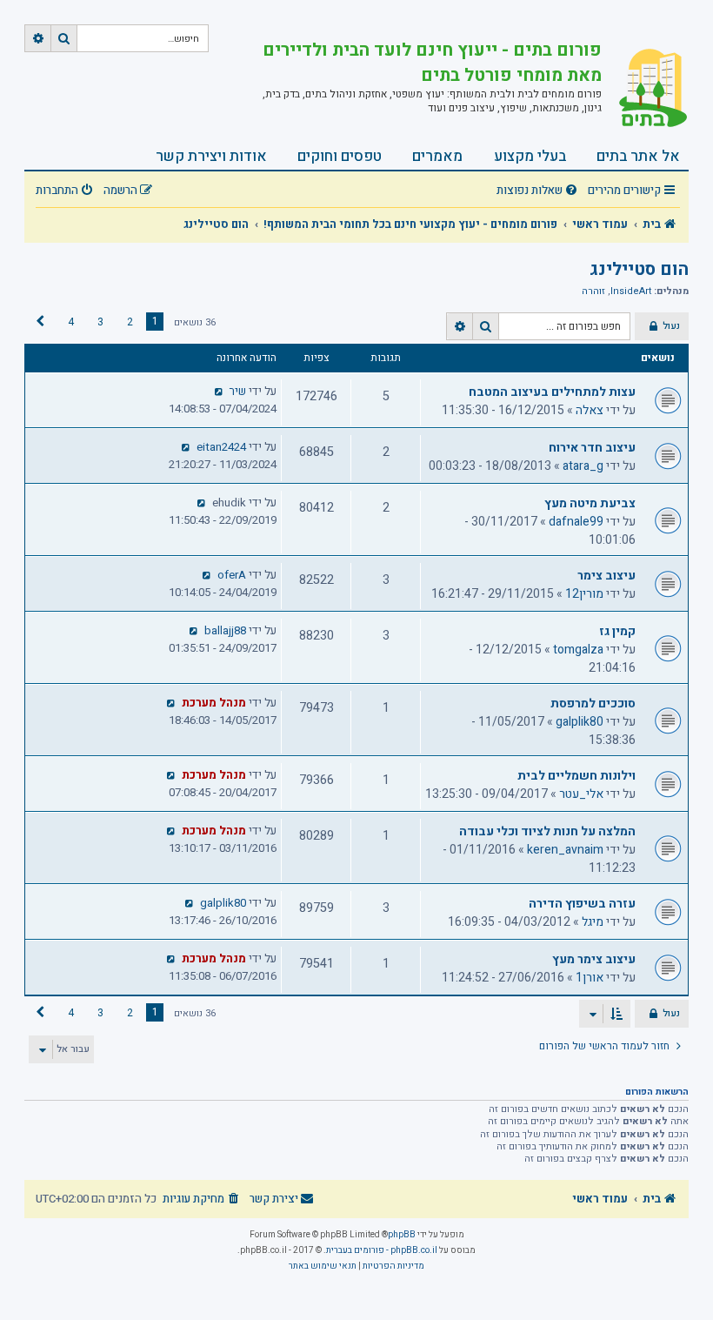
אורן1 (589, 977)
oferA (231, 575)
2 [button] (130, 322)
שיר (238, 391)
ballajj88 (225, 631)
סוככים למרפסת (593, 703)
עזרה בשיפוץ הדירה (582, 904)
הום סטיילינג (639, 269)
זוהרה (593, 291)
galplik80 (579, 722)
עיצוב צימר (606, 575)
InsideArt (630, 291)
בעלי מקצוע (530, 156)
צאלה (589, 410)
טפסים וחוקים (339, 156)
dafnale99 (576, 522)
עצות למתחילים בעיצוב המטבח (552, 392)
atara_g (583, 466)
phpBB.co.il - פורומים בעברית (381, 1250)
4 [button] (71, 322)
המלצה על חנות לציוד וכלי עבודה (547, 831)
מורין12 (584, 594)
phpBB (402, 1235)
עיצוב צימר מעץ (594, 959)
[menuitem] (539, 191)
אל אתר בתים (638, 156)
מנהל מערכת (214, 703)
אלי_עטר (581, 794)
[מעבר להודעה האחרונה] (219, 391)
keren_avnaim (565, 850)
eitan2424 (221, 447)
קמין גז (617, 631)
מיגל (592, 922)
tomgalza (578, 649)
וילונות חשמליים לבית (576, 776)
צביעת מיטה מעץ (590, 503)
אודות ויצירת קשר (211, 156)
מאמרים (437, 156)
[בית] (645, 90)
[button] (40, 322)
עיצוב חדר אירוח (592, 448)
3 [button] (100, 322)
